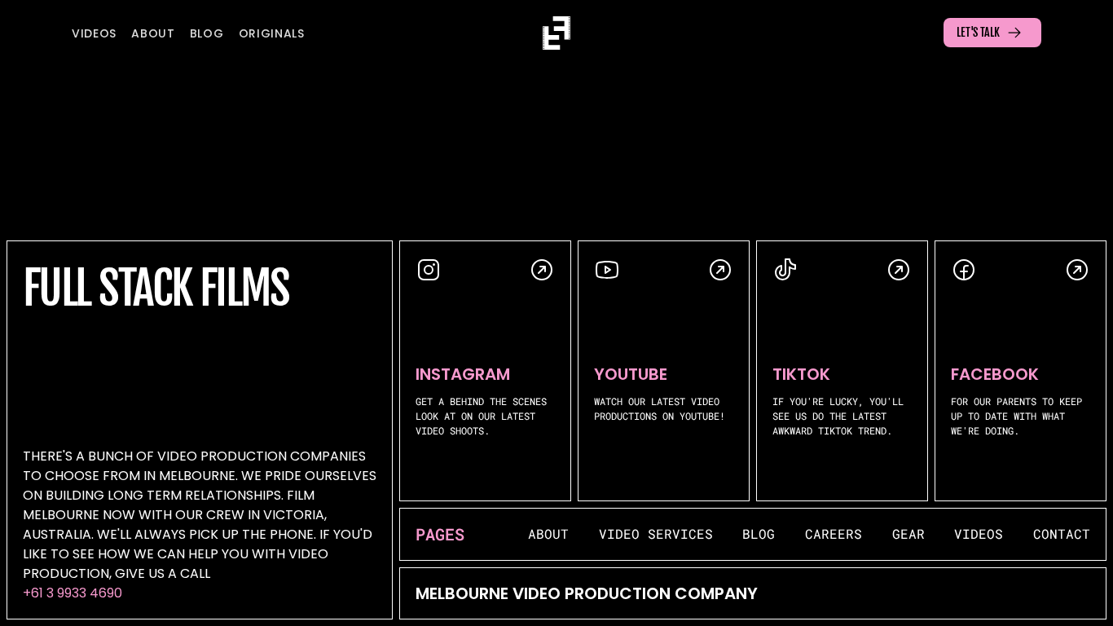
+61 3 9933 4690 (72, 593)
